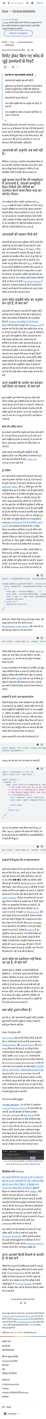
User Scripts (7, 1038)
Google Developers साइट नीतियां (29, 1322)
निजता (9, 1407)
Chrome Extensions (23, 11)
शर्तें (3, 1407)
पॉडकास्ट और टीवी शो (9, 1373)
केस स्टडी (5, 1365)
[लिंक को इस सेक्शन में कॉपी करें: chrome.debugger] (26, 1099)
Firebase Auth (35, 325)
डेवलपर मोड (38, 1070)
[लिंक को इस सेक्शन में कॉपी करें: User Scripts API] (23, 1032)
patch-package (9, 898)
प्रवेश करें (40, 3)
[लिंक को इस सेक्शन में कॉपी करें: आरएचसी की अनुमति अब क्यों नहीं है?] (8, 154)
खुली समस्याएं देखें (8, 1350)
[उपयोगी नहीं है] (32, 50)
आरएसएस (5, 1396)
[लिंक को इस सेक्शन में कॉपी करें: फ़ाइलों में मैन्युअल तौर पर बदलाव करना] (4, 863)
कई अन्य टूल (29, 1115)
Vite (23, 487)
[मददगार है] (28, 50)
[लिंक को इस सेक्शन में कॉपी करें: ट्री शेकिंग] (13, 470)
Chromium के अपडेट (10, 1361)
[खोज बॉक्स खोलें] (27, 3)
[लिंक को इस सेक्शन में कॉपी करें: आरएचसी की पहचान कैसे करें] (39, 234)
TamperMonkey (9, 1045)
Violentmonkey (27, 1045)
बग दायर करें (6, 1346)
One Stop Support (31, 281)
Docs (5, 11)
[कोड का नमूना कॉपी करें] (42, 575)
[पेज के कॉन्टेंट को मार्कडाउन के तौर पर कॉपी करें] (13, 67)
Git (25, 912)
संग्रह (3, 1369)
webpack (6, 487)
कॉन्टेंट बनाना (9, 45)
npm (30, 263)
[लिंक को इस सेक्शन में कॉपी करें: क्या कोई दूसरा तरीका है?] (34, 1010)
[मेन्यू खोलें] (4, 3)
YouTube (5, 1388)
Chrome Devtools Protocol (14, 1108)
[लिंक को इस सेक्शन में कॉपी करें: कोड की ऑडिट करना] (24, 426)
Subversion (34, 912)
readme (30, 930)
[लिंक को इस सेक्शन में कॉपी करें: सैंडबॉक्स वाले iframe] (26, 1171)
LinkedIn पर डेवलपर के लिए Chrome (15, 1392)
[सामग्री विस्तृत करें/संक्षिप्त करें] (35, 75)
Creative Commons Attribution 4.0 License (18, 1316)
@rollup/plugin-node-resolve (15, 626)
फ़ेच (25, 227)
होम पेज (4, 42)
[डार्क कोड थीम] (38, 575)
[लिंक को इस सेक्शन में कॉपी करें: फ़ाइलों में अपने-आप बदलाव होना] (35, 697)
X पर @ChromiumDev (10, 1384)
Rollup (14, 487)
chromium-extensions (12, 1236)
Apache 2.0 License (20, 1319)
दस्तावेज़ (19, 678)
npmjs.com (32, 459)
